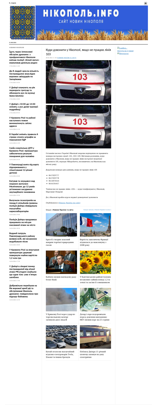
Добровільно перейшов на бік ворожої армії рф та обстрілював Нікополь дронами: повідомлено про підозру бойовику (23, 291)
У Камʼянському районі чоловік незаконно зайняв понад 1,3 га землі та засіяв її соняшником (95, 279)
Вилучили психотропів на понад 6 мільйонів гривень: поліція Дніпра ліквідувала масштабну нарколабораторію (23, 206)
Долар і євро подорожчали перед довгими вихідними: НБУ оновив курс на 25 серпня (94, 317)
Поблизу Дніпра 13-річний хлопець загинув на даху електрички (93, 354)
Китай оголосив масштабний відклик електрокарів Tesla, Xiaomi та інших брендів (60, 354)
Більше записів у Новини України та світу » (97, 210)
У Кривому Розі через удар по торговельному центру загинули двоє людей (60, 317)
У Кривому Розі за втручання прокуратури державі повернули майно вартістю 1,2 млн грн (24, 254)
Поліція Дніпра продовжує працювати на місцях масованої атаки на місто (23, 222)
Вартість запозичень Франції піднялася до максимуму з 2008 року (94, 242)
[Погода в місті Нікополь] (134, 48)
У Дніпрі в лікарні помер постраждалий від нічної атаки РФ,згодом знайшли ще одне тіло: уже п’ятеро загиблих (23, 272)
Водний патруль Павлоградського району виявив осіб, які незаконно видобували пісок (23, 237)
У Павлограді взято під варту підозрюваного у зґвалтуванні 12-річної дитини (24, 168)
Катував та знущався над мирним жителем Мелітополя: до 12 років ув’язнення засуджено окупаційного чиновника (22, 186)
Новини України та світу (66, 58)
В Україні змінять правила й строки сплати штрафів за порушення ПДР (23, 137)
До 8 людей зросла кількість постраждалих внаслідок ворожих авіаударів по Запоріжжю (24, 75)
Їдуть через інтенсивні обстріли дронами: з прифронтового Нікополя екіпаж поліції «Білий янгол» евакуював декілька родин (24, 57)
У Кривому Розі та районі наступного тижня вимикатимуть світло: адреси (22, 122)
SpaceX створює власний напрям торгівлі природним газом (60, 242)
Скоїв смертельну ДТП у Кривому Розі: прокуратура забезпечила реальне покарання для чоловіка (23, 152)
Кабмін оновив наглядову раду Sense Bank (61, 278)
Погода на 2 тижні (125, 51)
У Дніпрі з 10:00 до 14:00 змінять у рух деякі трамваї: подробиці (23, 107)
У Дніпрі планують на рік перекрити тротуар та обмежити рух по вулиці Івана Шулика (22, 91)
